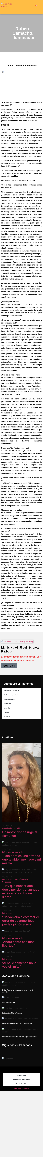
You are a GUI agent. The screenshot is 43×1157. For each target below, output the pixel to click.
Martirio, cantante (8, 1002)
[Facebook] (11, 726)
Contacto (7, 717)
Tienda (6, 712)
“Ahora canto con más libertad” (18, 943)
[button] (26, 7)
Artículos (6, 828)
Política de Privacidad (21, 1079)
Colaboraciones (9, 699)
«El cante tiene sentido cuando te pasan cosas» (19, 1036)
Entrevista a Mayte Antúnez (12, 1013)
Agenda (7, 708)
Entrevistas (6, 852)
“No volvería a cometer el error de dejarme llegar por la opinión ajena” (20, 920)
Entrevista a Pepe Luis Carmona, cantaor (17, 1023)
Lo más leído (15, 828)
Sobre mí (9, 665)
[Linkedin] (25, 726)
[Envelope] (32, 726)
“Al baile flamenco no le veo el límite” (19, 965)
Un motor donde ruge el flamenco (19, 834)
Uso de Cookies (21, 1084)
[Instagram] (18, 726)
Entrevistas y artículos (12, 695)
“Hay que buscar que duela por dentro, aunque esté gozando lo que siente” (20, 891)
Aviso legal (21, 1075)
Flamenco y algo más (11, 690)
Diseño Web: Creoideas (21, 1088)
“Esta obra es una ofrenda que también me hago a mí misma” (21, 859)
